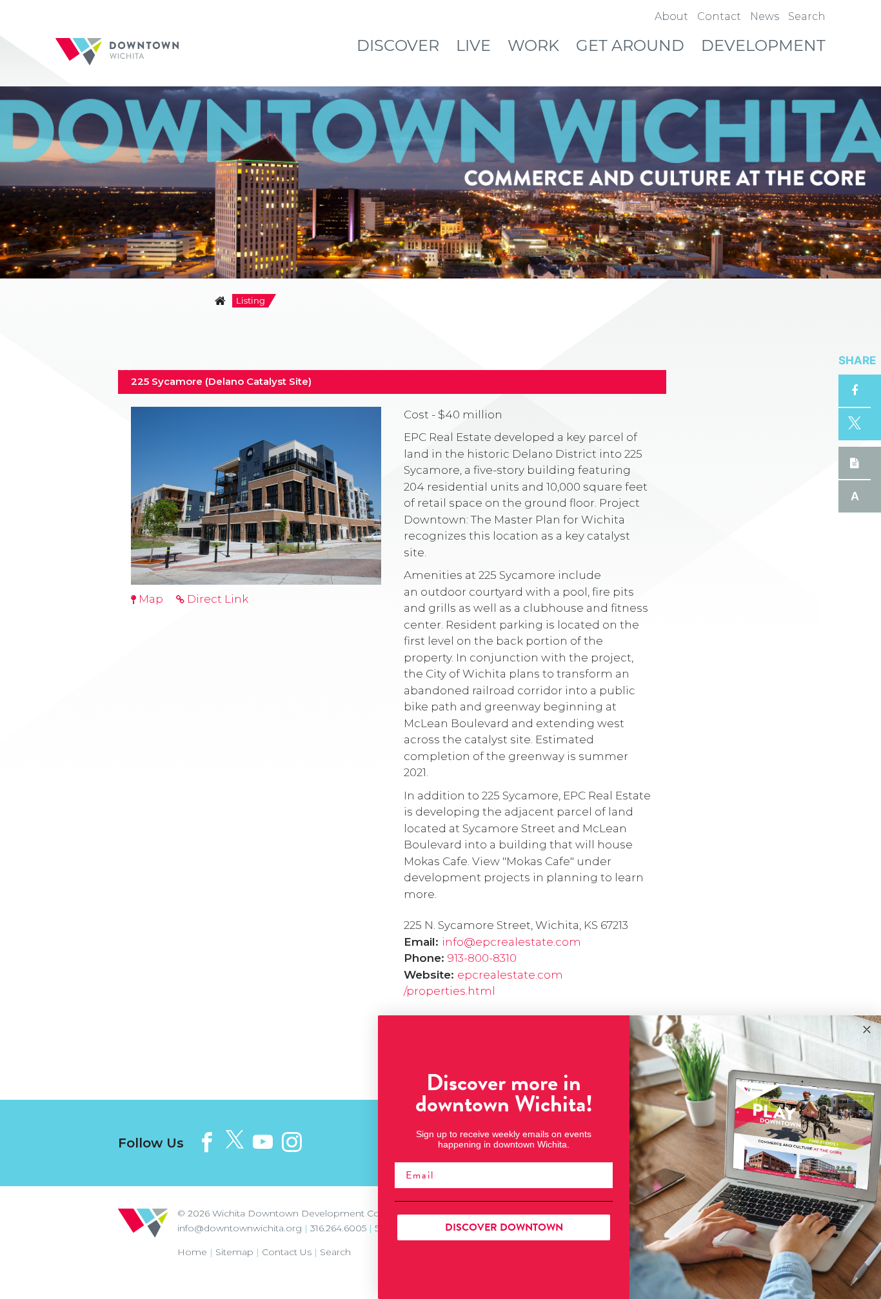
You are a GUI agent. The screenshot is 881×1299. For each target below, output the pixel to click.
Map (149, 598)
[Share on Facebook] (854, 391)
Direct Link (216, 598)
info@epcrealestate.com (511, 941)
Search (335, 1252)
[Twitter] (235, 1140)
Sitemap (234, 1252)
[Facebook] (207, 1142)
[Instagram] (292, 1142)
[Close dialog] (867, 1029)
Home (192, 1252)
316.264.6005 (338, 1228)
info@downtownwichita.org (239, 1228)
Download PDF (854, 463)
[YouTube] (263, 1142)
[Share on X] (854, 424)
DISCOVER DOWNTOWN (504, 1227)
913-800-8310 (482, 958)
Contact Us (287, 1252)
